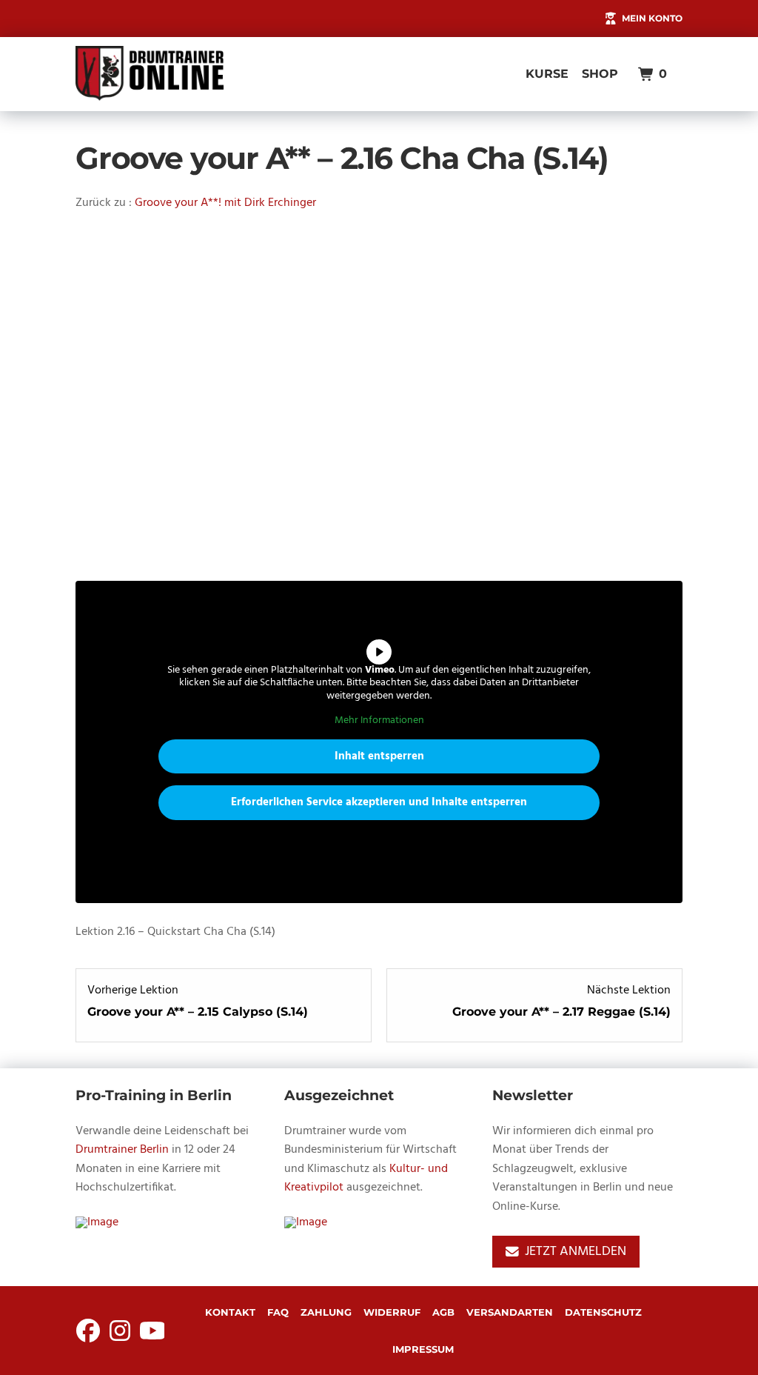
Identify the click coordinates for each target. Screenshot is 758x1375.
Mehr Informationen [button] (379, 721)
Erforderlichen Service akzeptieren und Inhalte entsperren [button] (379, 802)
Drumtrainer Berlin (122, 1149)
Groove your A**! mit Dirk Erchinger (225, 203)
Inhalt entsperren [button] (379, 756)
